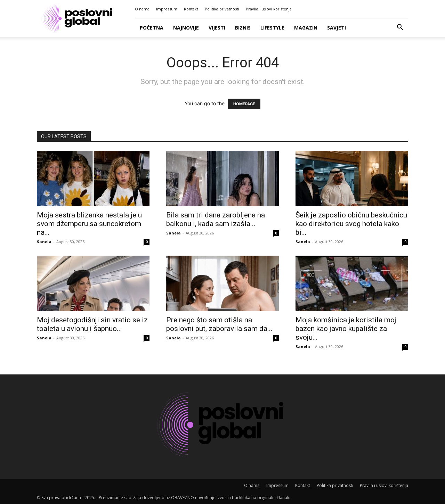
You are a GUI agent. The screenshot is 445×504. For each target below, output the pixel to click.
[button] (399, 28)
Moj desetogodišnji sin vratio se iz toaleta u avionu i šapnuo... (92, 324)
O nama (142, 8)
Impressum (166, 8)
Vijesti (217, 27)
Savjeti (336, 27)
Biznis (243, 27)
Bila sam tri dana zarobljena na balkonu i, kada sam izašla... (215, 219)
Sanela (44, 241)
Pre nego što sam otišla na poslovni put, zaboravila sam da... (219, 324)
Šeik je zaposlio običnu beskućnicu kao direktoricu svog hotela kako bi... (351, 224)
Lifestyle (272, 27)
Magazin (305, 27)
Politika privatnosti (222, 8)
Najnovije (186, 27)
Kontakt (191, 8)
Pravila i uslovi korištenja (269, 8)
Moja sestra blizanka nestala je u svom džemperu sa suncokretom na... (89, 224)
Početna (151, 27)
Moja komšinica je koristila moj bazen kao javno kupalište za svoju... (346, 328)
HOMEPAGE (244, 103)
